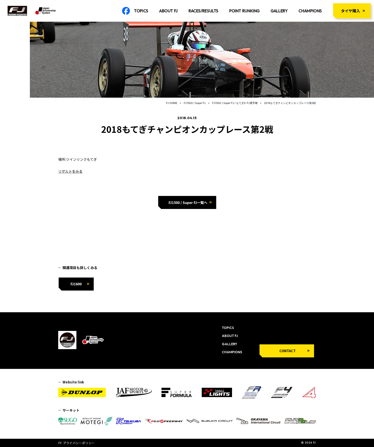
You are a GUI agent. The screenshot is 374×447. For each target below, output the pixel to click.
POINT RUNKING (244, 10)
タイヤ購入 (350, 10)
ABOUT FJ (168, 10)
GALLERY (279, 10)
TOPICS (141, 10)
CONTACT (287, 350)
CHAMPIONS (310, 10)
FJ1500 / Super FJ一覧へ (188, 202)
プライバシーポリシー (79, 443)
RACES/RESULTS (203, 10)
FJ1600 (76, 283)
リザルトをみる (70, 171)
